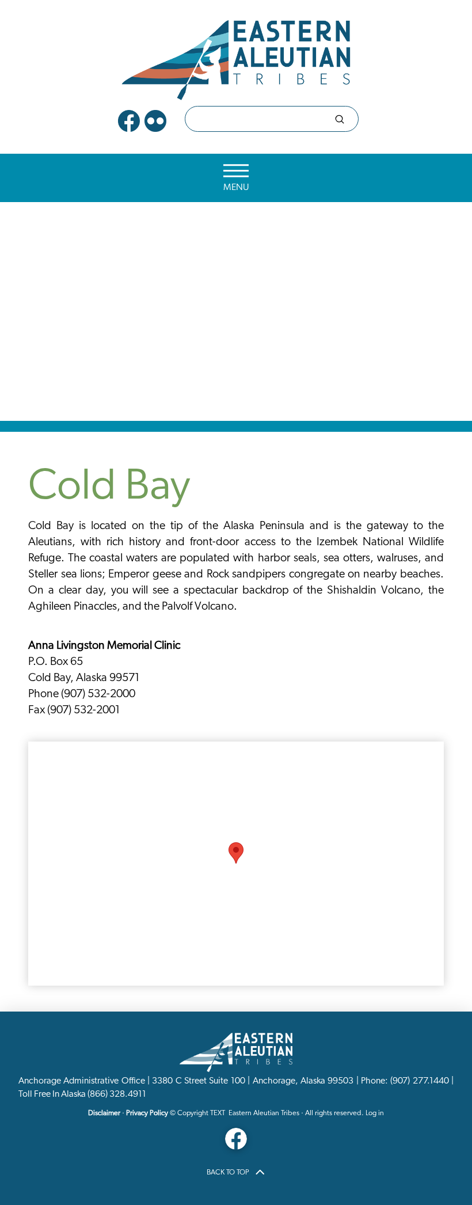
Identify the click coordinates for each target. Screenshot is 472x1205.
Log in (375, 1113)
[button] (236, 178)
